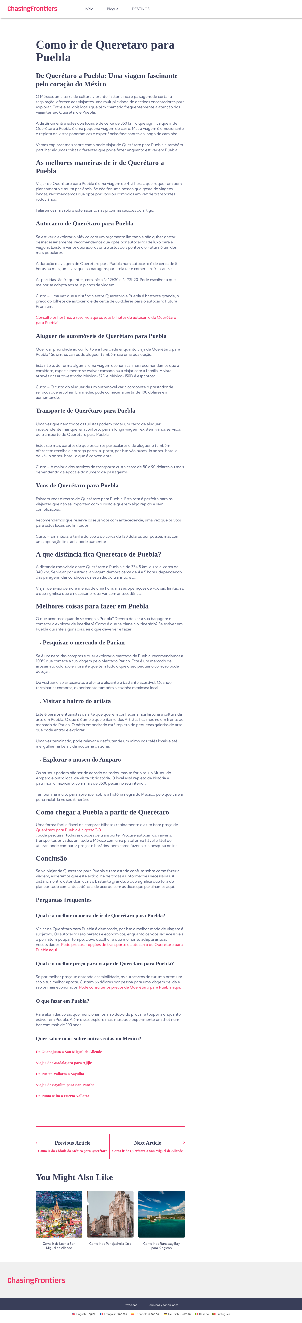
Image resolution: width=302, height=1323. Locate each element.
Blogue (112, 9)
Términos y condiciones (163, 1305)
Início (89, 9)
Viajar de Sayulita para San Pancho (65, 1085)
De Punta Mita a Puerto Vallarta (62, 1096)
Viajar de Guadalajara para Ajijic (64, 1063)
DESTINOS (141, 9)
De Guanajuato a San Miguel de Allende (69, 1052)
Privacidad (131, 1305)
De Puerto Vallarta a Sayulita (60, 1074)
